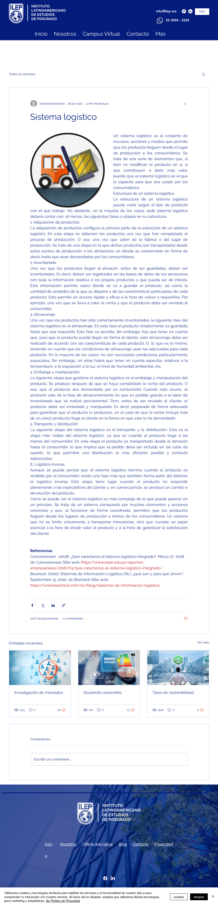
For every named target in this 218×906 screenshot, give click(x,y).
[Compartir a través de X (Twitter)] (43, 605)
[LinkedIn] (190, 11)
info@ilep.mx (166, 11)
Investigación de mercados (38, 692)
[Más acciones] (185, 103)
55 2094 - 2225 (177, 20)
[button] (204, 74)
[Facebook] (184, 11)
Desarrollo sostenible (102, 692)
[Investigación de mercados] (40, 667)
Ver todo (203, 642)
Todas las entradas (22, 74)
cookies (179, 897)
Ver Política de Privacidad (63, 901)
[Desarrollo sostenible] (109, 667)
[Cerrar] (212, 897)
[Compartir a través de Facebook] (32, 605)
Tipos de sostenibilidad (173, 692)
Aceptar (199, 897)
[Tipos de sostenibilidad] (178, 667)
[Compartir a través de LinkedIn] (53, 605)
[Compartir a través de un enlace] (64, 605)
